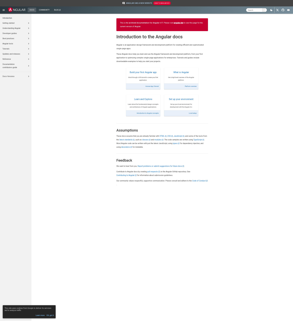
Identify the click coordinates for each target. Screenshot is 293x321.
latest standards (125, 140)
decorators (125, 147)
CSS (169, 136)
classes (145, 140)
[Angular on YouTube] (288, 10)
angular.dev (178, 23)
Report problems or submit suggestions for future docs (160, 166)
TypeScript (197, 140)
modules (157, 140)
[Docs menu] (3, 10)
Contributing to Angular (125, 175)
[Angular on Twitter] (277, 10)
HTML (161, 136)
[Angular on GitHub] (283, 10)
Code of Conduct (199, 181)
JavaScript (178, 136)
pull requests (152, 172)
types (175, 143)
